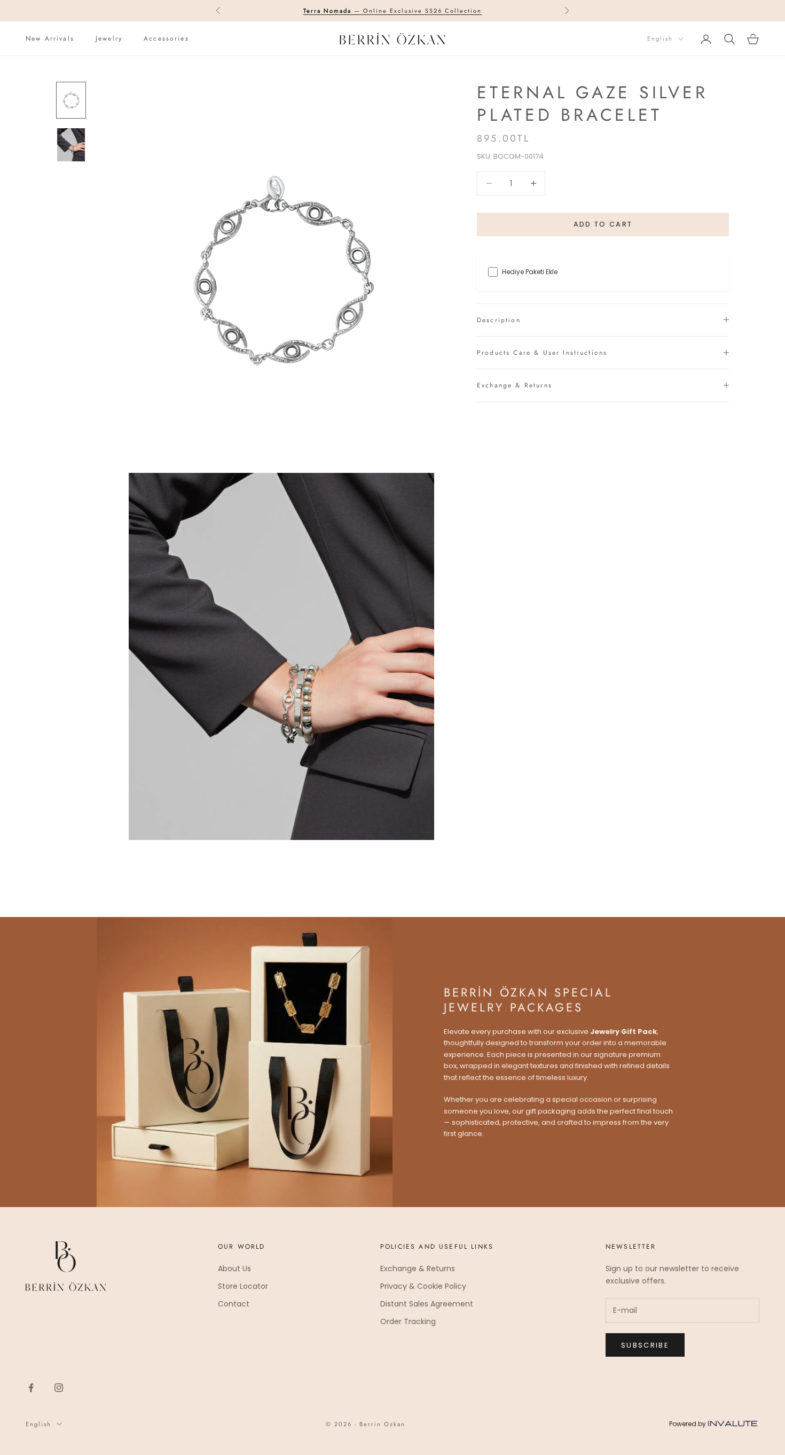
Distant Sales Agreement (426, 1303)
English (660, 39)
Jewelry (109, 38)
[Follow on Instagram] (58, 1387)
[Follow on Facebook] (31, 1387)
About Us (234, 1268)
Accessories (166, 38)
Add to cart (603, 224)
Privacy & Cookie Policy (423, 1286)
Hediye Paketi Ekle (530, 271)
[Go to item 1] (71, 100)
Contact (233, 1303)
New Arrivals (50, 38)
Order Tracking (408, 1321)
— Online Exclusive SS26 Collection (392, 10)
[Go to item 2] (71, 144)
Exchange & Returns (417, 1268)
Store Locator (243, 1286)
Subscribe (645, 1345)
